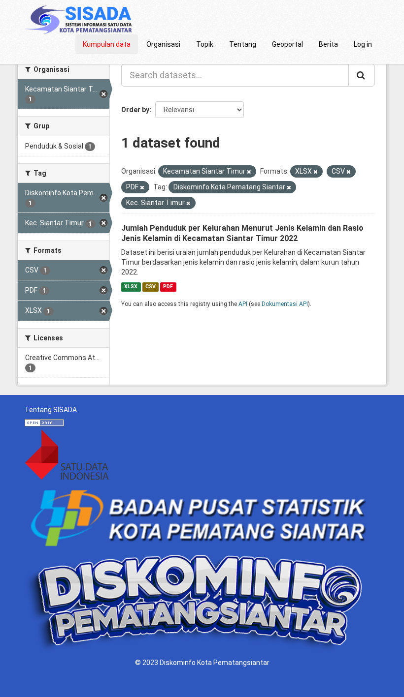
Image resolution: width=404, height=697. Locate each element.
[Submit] (361, 75)
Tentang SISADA (51, 410)
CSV (150, 286)
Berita (328, 44)
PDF (168, 286)
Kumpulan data (107, 44)
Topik (204, 44)
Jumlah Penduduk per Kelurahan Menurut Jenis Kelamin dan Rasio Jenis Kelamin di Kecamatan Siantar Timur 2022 (242, 233)
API (242, 304)
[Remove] (249, 172)
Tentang (242, 44)
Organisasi (163, 44)
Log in (363, 44)
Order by (135, 110)
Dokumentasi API (285, 304)
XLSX (130, 286)
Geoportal (287, 44)
